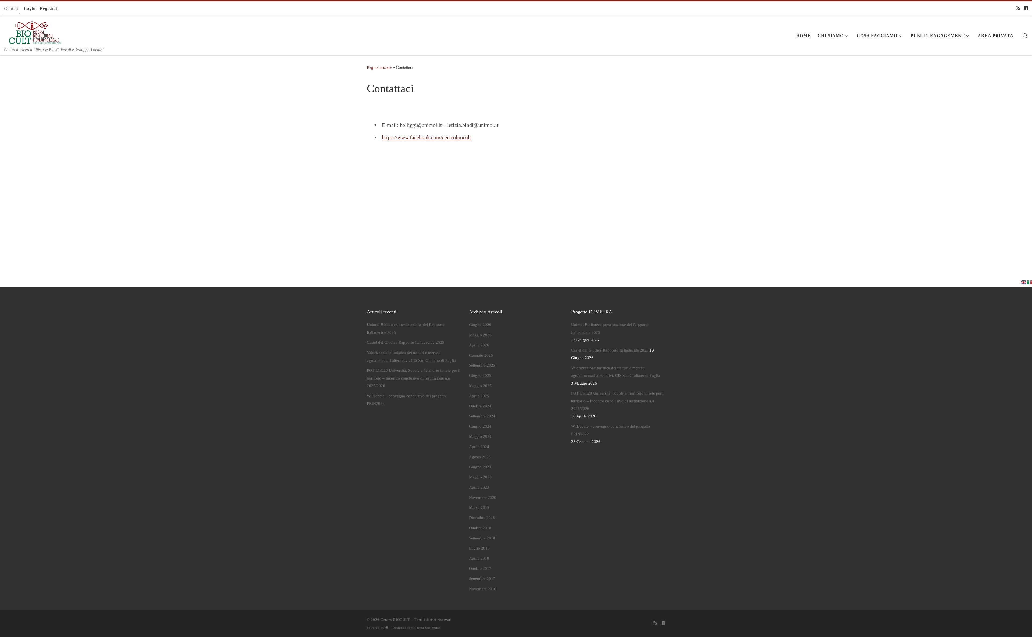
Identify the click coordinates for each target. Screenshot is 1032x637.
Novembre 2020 (482, 497)
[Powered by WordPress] (387, 627)
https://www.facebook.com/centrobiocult (427, 137)
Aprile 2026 (479, 345)
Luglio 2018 (479, 548)
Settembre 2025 (482, 365)
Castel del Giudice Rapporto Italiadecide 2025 (405, 342)
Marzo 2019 (479, 507)
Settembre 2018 (482, 538)
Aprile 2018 (479, 558)
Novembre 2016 (482, 589)
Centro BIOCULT (395, 620)
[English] (1023, 282)
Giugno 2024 (480, 426)
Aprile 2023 (479, 487)
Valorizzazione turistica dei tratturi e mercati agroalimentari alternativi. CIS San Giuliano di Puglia (411, 356)
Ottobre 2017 (480, 568)
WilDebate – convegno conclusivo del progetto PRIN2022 (406, 400)
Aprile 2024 (479, 447)
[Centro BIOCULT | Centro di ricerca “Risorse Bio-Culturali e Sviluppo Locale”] (33, 31)
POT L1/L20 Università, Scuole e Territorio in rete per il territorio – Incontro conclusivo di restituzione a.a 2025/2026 (413, 378)
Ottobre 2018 (480, 528)
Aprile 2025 (479, 396)
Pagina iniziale (379, 67)
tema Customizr (428, 627)
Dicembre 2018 (482, 518)
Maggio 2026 (480, 335)
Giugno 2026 (480, 325)
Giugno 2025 (480, 375)
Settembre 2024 (482, 416)
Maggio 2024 (480, 436)
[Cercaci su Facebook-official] (1026, 8)
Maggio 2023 (480, 477)
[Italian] (1029, 282)
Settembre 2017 (482, 579)
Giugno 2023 (480, 467)
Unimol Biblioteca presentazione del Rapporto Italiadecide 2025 (406, 328)
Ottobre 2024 (480, 406)
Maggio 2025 (480, 386)
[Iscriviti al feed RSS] (1018, 8)
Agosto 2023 (480, 457)
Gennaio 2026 (481, 355)
